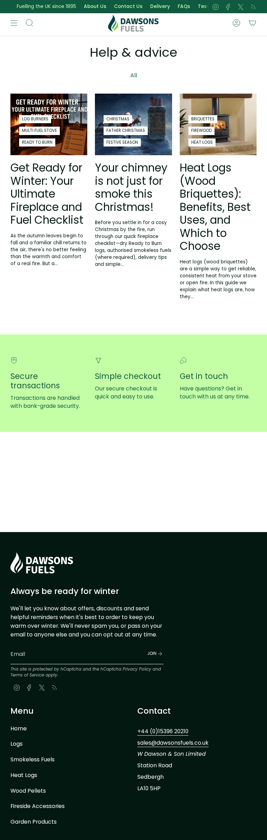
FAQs (176, 6)
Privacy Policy (137, 669)
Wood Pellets (28, 791)
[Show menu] (14, 23)
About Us (87, 6)
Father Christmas (125, 130)
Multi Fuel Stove (39, 130)
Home (18, 728)
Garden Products (33, 822)
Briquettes (203, 119)
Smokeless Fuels (32, 759)
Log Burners (35, 119)
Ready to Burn (37, 142)
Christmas (117, 119)
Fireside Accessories (37, 806)
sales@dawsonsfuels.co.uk (173, 743)
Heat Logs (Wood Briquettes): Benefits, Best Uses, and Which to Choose (215, 207)
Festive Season (122, 142)
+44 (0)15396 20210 (162, 731)
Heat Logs (202, 142)
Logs (16, 744)
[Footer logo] (41, 562)
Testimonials (206, 6)
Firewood (201, 130)
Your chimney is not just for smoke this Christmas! (131, 187)
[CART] (252, 23)
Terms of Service (27, 675)
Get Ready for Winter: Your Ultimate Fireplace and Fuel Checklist (46, 194)
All (133, 75)
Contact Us (120, 6)
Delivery (152, 6)
